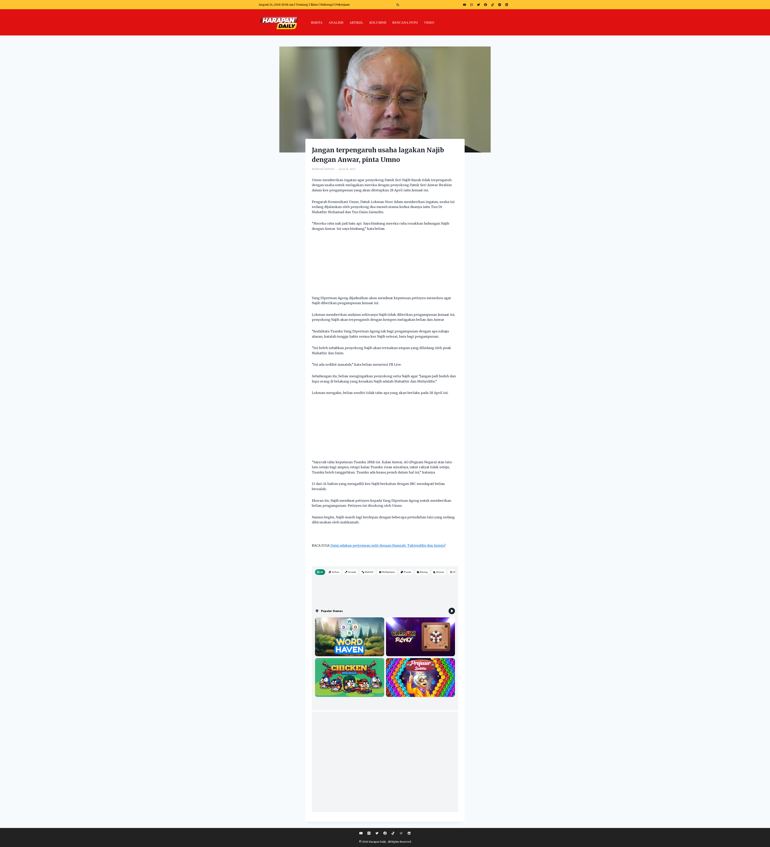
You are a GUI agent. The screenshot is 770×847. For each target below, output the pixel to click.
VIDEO (429, 22)
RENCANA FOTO (405, 22)
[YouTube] (361, 833)
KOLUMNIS (377, 22)
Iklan (314, 4)
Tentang (302, 4)
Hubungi (326, 4)
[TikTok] (393, 833)
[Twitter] (478, 5)
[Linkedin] (409, 833)
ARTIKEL (356, 22)
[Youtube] (464, 5)
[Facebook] (485, 5)
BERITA (317, 22)
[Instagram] (471, 5)
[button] (397, 4)
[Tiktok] (492, 5)
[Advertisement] (385, 266)
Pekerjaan (342, 4)
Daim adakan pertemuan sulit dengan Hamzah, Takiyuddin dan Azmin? (388, 545)
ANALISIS (336, 22)
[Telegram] (499, 5)
